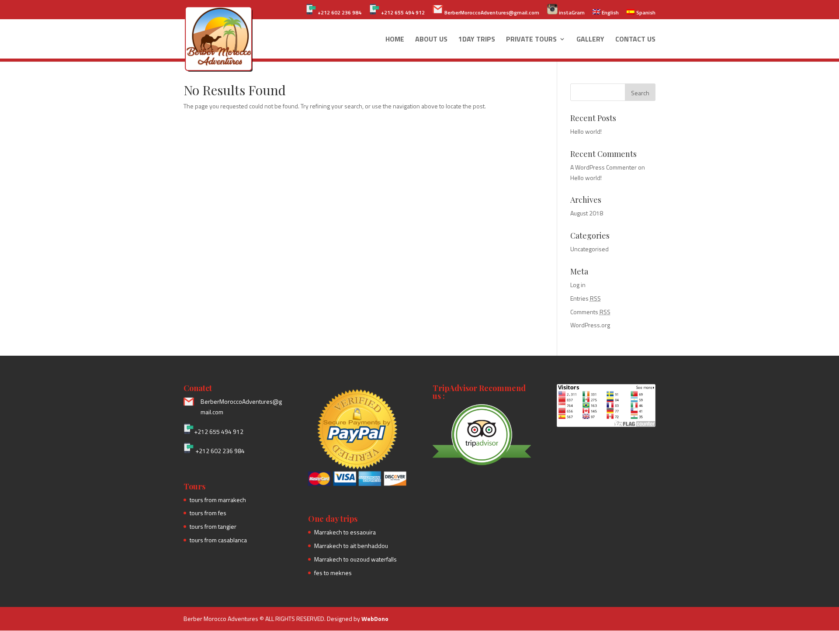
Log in (578, 284)
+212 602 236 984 (338, 12)
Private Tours (531, 40)
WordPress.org (590, 324)
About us (431, 40)
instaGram (571, 12)
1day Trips (476, 40)
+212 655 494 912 (402, 12)
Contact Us (635, 40)
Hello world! (586, 131)
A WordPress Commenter (603, 167)
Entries (585, 298)
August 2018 (586, 213)
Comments (590, 311)
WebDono (374, 618)
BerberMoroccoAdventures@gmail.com (491, 12)
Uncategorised (589, 248)
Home (394, 40)
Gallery (590, 40)
